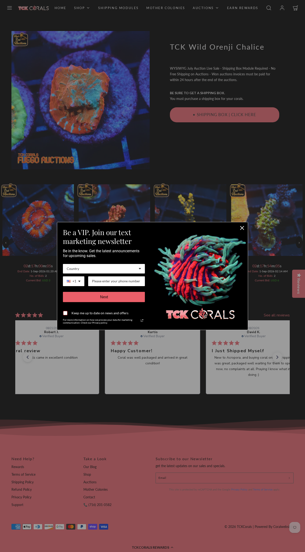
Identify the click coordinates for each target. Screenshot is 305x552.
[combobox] (104, 269)
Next (104, 297)
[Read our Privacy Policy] (142, 320)
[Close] (242, 228)
